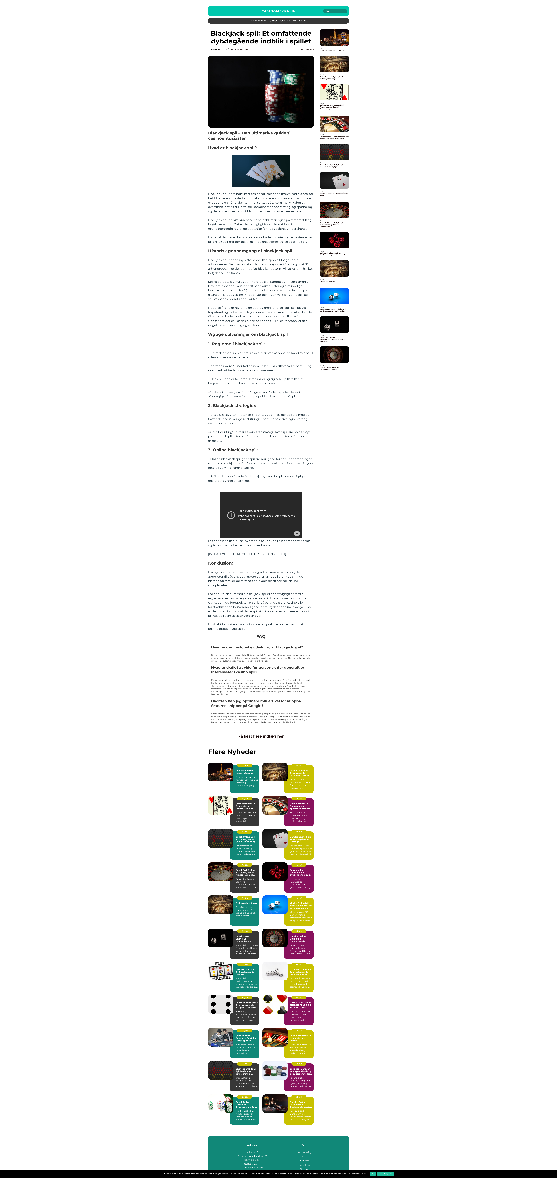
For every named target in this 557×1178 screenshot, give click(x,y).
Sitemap (304, 1169)
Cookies (285, 20)
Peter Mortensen (239, 49)
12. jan (299, 1063)
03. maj (244, 765)
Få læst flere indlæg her (261, 736)
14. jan (299, 964)
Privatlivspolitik (386, 1174)
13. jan (245, 1030)
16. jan (299, 865)
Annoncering (259, 20)
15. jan (245, 931)
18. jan (299, 765)
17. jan (245, 831)
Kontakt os (299, 20)
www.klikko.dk (255, 1167)
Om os (273, 20)
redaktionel (307, 49)
